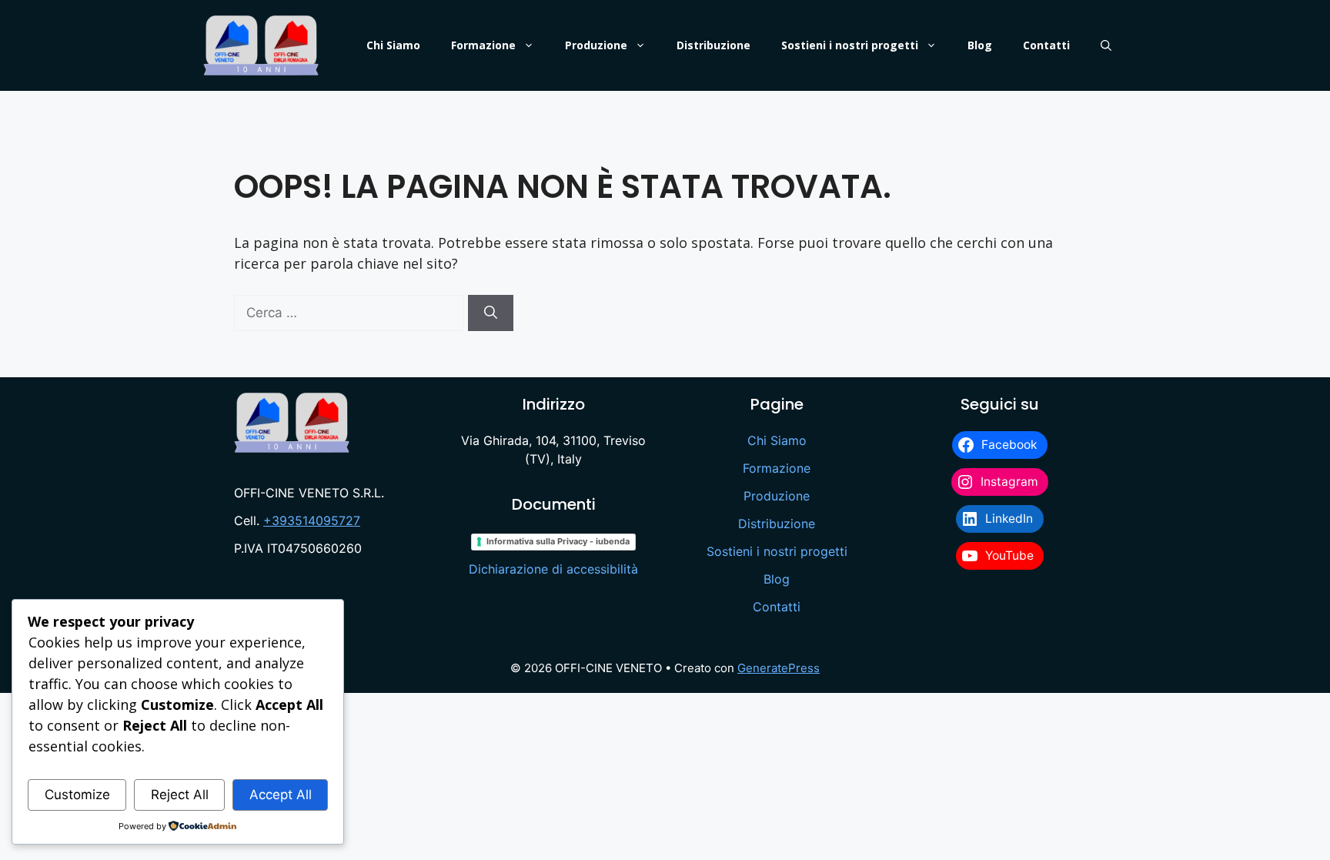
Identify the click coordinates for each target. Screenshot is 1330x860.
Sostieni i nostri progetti (849, 45)
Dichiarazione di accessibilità (553, 569)
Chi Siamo (393, 45)
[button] (1106, 45)
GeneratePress (778, 668)
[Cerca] (490, 313)
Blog (979, 45)
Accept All (280, 794)
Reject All (180, 794)
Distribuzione (713, 45)
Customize (77, 794)
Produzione (596, 45)
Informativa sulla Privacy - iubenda (558, 541)
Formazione (483, 45)
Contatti (1046, 45)
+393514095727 (311, 520)
